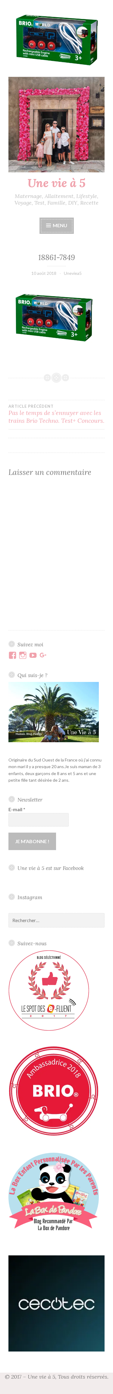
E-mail (16, 809)
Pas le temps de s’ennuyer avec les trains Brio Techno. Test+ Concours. (56, 414)
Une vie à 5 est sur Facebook (50, 868)
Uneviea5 (73, 273)
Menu (60, 225)
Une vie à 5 (56, 182)
